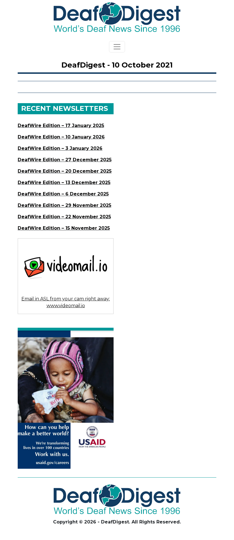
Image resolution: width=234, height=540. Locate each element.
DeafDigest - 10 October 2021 (117, 65)
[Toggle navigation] (117, 46)
